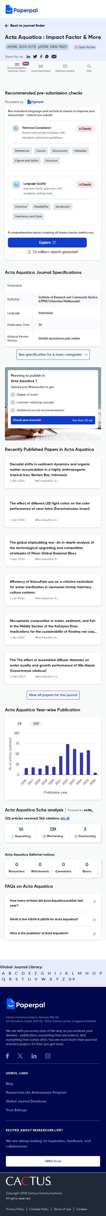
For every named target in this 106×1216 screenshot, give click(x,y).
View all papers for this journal (53, 695)
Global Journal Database (26, 1101)
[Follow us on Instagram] (47, 1055)
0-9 (72, 979)
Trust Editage (16, 1110)
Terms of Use (62, 1209)
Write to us (53, 1161)
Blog (9, 1084)
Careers (81, 1209)
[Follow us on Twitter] (20, 1055)
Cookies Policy (39, 1209)
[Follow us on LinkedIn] (34, 1055)
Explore (45, 242)
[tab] (53, 903)
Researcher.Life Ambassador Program (36, 1092)
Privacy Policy (15, 1209)
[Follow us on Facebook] (7, 1055)
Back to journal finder (27, 25)
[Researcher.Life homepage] (53, 1003)
